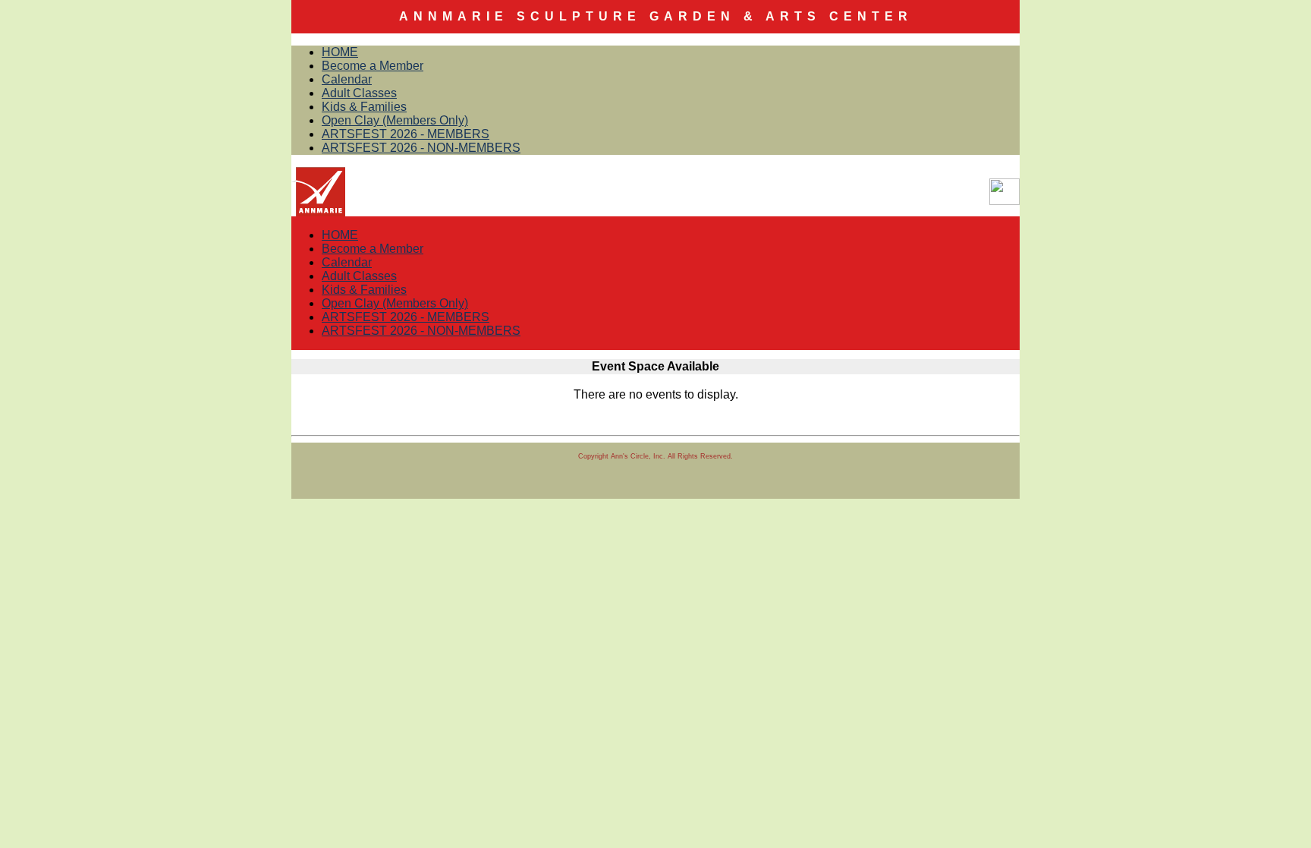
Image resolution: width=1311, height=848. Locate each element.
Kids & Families (364, 106)
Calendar (347, 79)
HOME (340, 52)
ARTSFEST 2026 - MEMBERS (405, 134)
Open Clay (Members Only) (395, 120)
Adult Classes (359, 93)
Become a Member (372, 65)
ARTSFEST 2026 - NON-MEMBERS (421, 147)
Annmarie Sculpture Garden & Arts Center (656, 16)
